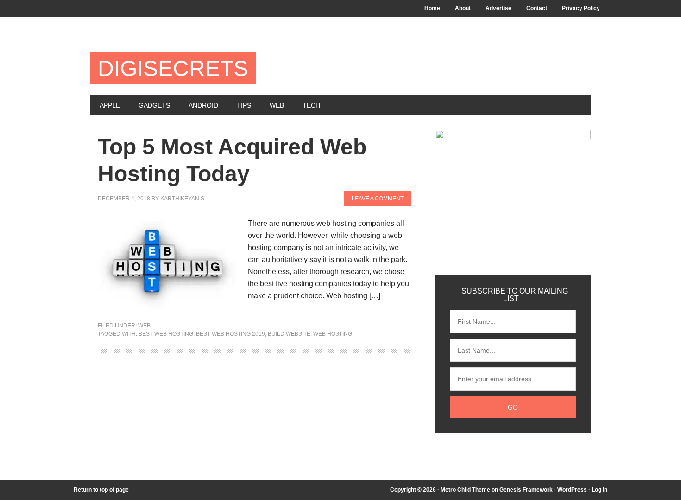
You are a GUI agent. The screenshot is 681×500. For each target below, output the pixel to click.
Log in (599, 490)
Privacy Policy (581, 8)
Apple (110, 105)
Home (432, 8)
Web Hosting (332, 334)
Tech (311, 105)
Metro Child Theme (465, 490)
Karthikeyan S (182, 198)
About (463, 8)
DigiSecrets (173, 68)
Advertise (498, 8)
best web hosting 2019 (230, 334)
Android (203, 105)
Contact (536, 8)
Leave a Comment (378, 198)
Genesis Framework (526, 490)
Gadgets (154, 105)
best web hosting (166, 334)
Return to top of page (101, 490)
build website (289, 334)
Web (277, 105)
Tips (244, 105)
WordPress (572, 490)
